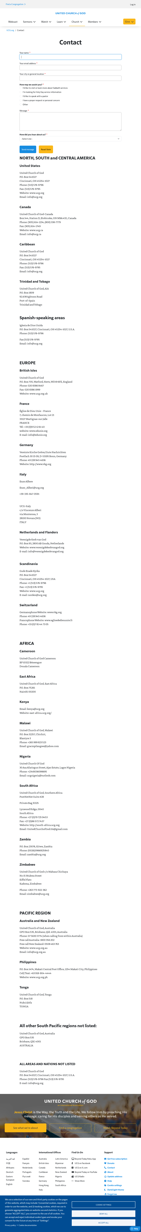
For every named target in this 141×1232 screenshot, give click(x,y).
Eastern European (10, 1178)
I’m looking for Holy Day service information (42, 92)
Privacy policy (10, 1225)
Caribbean (43, 1172)
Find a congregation (70, 1127)
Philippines (60, 1180)
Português (26, 1172)
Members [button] (93, 21)
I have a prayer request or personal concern (41, 100)
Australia (43, 1158)
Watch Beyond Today (115, 1127)
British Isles (44, 1163)
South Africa (60, 1185)
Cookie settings (103, 1205)
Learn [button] (60, 21)
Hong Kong (44, 1185)
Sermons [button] (27, 21)
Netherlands (60, 1167)
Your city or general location (32, 74)
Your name (24, 52)
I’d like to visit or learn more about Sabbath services (45, 87)
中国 (8, 1163)
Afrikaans (10, 1167)
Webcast (12, 21)
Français (25, 1163)
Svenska (26, 1180)
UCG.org (10, 30)
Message (23, 110)
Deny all (103, 1214)
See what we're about (25, 1127)
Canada (42, 1167)
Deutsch (9, 1172)
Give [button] (127, 21)
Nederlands (27, 1167)
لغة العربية (10, 1158)
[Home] (70, 13)
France (41, 1176)
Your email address (28, 63)
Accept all (103, 1223)
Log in (132, 4)
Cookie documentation (28, 1225)
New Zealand (61, 1172)
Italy (41, 1189)
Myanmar (59, 1163)
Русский (26, 1176)
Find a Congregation (15, 4)
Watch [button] (44, 21)
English (9, 1184)
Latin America (61, 1158)
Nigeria (58, 1176)
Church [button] (75, 21)
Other (25, 104)
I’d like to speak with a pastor (35, 96)
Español (25, 1158)
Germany (43, 1180)
